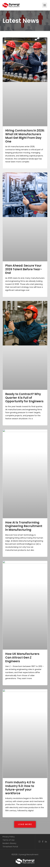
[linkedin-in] (45, 841)
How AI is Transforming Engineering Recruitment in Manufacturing (23, 526)
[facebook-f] (42, 841)
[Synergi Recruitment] (11, 3)
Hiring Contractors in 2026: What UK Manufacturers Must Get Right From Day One (24, 136)
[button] (25, 824)
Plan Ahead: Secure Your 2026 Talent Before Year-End (23, 269)
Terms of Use (8, 840)
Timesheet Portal (10, 846)
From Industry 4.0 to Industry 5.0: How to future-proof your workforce (20, 787)
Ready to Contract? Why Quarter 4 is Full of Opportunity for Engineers (24, 397)
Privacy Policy (9, 836)
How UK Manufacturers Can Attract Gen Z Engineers (22, 657)
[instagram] (39, 841)
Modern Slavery (9, 843)
